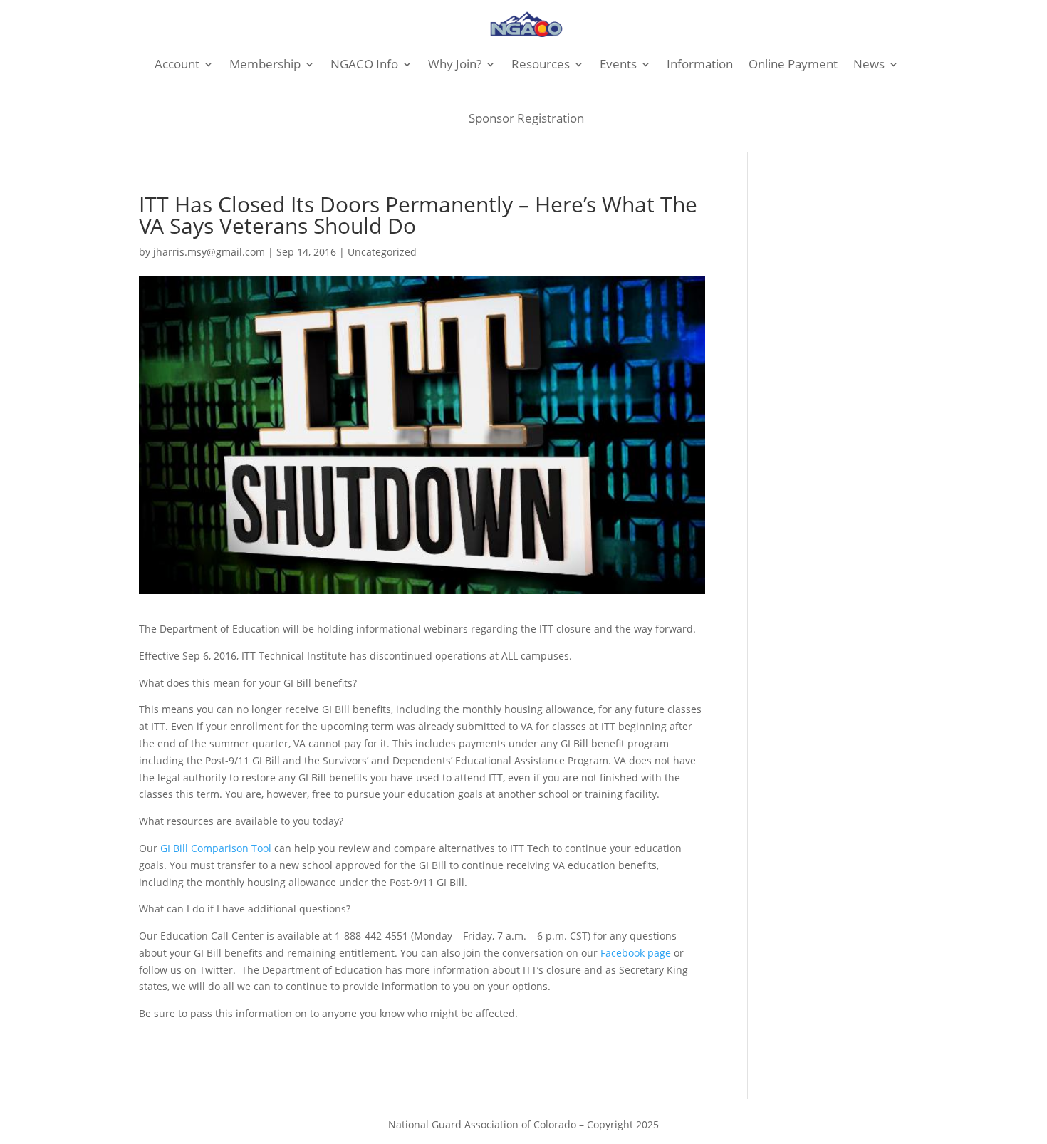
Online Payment (793, 64)
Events (618, 64)
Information (700, 64)
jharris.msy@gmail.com (209, 252)
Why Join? (454, 64)
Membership (265, 64)
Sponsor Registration (526, 118)
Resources (540, 64)
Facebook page (635, 953)
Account (177, 64)
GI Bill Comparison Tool (215, 848)
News (869, 64)
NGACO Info (364, 64)
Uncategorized (382, 252)
